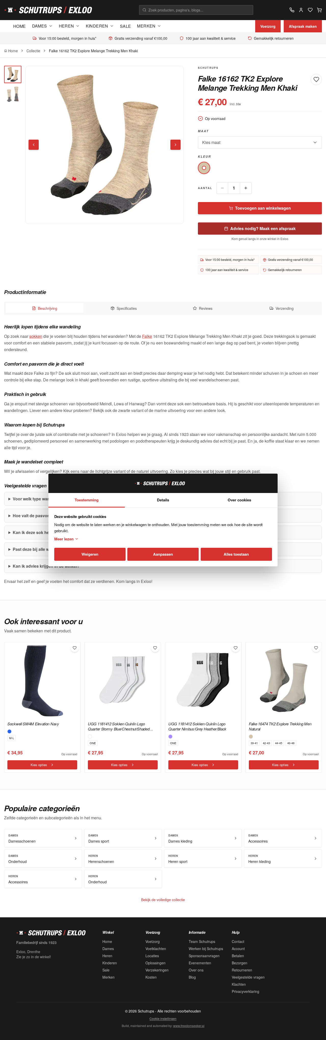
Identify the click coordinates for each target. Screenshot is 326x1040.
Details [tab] (163, 500)
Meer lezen (64, 539)
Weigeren (90, 554)
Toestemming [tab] (87, 500)
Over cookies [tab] (239, 500)
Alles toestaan (236, 554)
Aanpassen (163, 554)
